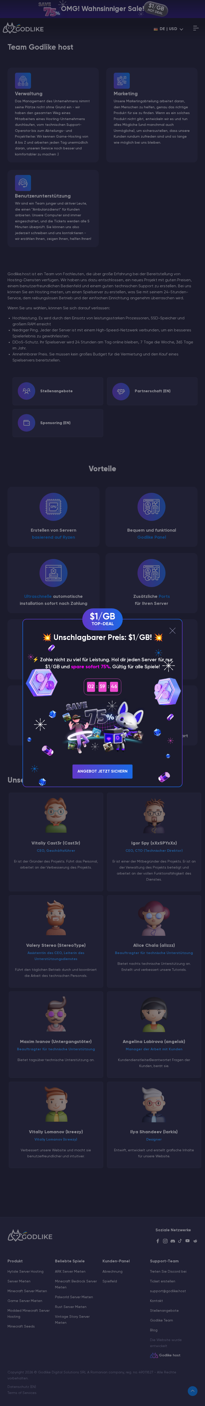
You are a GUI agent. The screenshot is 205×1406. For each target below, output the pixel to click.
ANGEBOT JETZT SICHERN (103, 772)
